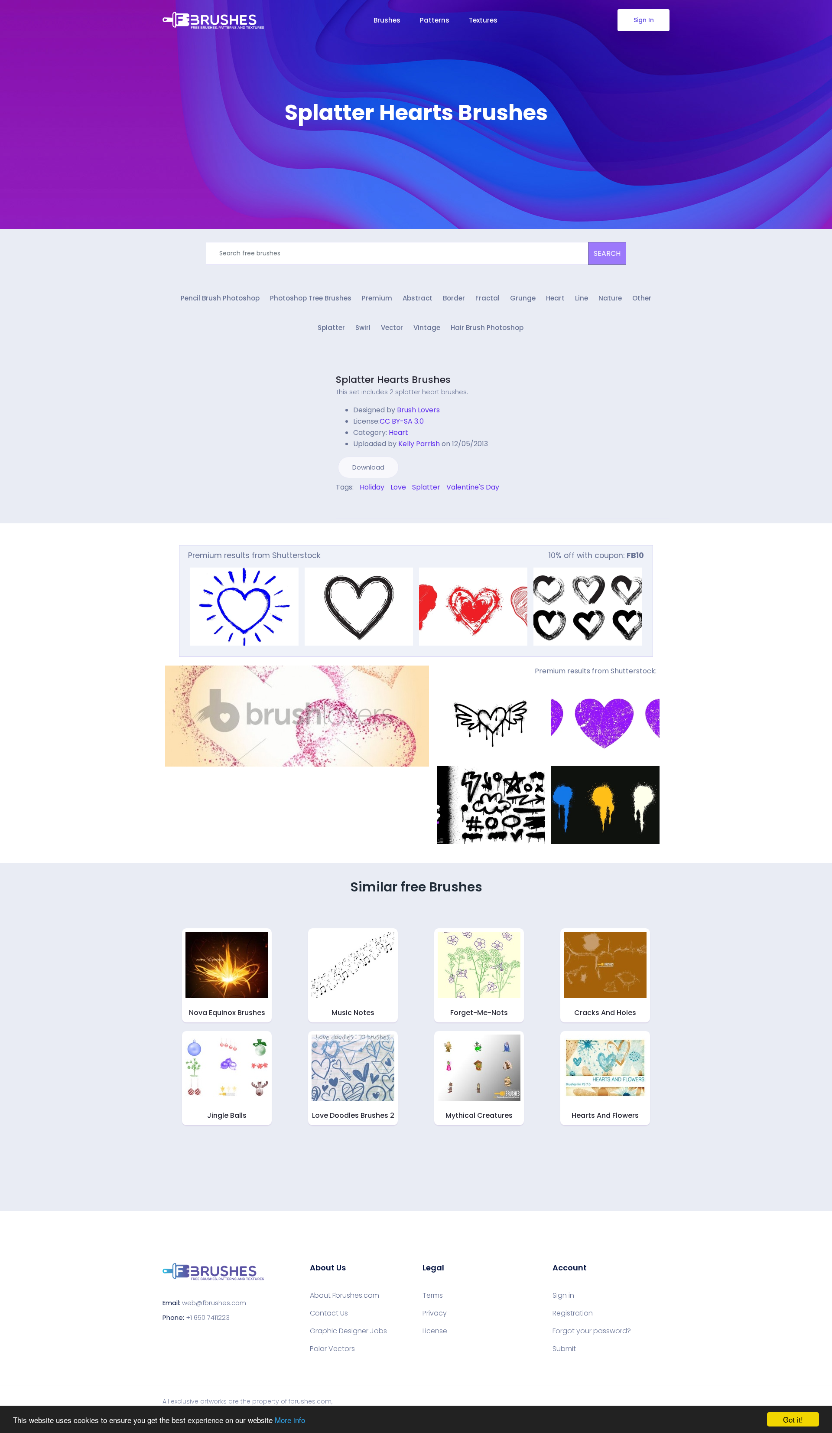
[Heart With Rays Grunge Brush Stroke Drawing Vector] (244, 607)
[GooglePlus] (356, 505)
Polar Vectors (332, 1349)
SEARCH (607, 253)
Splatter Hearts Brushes (393, 379)
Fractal (487, 298)
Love (398, 487)
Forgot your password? (591, 1331)
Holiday (372, 487)
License (434, 1331)
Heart (555, 298)
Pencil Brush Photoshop (220, 298)
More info (290, 1419)
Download (368, 467)
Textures (483, 20)
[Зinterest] (350, 505)
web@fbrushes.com (214, 1302)
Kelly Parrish (419, 444)
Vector (392, 327)
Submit (564, 1349)
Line (581, 298)
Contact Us (329, 1313)
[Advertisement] (416, 151)
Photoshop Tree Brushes (310, 298)
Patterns (434, 20)
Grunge (523, 298)
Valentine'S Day (472, 487)
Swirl (362, 327)
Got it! (793, 1419)
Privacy (434, 1313)
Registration (572, 1313)
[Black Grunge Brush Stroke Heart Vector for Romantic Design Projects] (359, 607)
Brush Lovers (418, 410)
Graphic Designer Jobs (348, 1331)
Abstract (417, 298)
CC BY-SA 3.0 (402, 421)
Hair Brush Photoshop (487, 327)
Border (454, 298)
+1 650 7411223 (208, 1317)
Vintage (426, 327)
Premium (377, 298)
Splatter (331, 327)
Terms (432, 1295)
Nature (610, 298)
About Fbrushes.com (344, 1295)
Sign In (644, 20)
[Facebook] (338, 505)
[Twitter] (344, 505)
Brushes (387, 20)
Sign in (563, 1295)
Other (641, 298)
